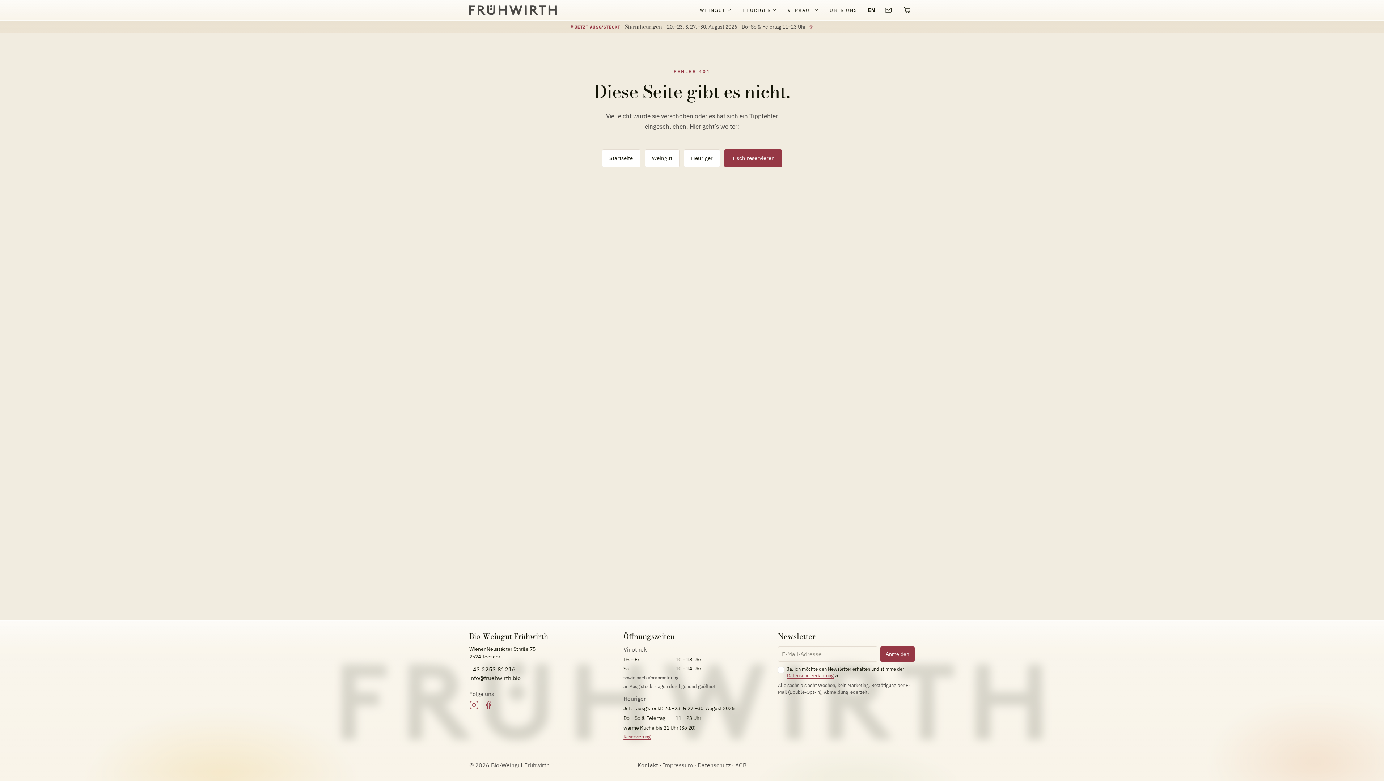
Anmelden (897, 653)
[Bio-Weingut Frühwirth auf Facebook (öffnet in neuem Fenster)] (488, 705)
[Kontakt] (888, 10)
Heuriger (702, 158)
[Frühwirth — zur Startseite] (513, 10)
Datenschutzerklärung (810, 676)
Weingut (662, 158)
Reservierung (637, 737)
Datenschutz (714, 765)
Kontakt (648, 765)
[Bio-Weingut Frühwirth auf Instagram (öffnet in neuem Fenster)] (474, 705)
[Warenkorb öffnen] (907, 10)
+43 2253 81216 (492, 669)
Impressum (678, 765)
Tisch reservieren (753, 158)
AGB (740, 765)
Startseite (621, 158)
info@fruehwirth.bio (495, 678)
